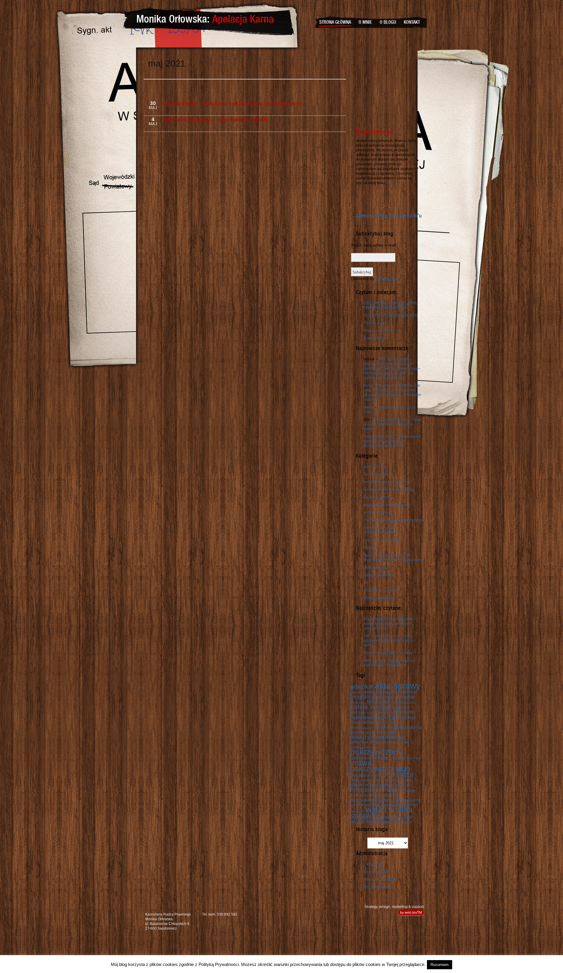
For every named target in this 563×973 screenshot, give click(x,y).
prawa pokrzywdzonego (380, 765)
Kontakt (412, 22)
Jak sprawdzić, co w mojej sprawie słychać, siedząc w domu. (392, 424)
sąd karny (411, 799)
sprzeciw (373, 794)
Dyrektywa (358, 702)
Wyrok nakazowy (379, 597)
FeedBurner (386, 278)
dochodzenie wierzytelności (388, 489)
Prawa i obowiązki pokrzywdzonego (379, 529)
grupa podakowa (403, 702)
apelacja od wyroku (381, 691)
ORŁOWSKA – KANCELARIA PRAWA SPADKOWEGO (389, 305)
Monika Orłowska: (205, 19)
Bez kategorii (375, 474)
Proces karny (375, 322)
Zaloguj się (373, 864)
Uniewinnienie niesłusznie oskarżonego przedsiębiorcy (232, 103)
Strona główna (335, 22)
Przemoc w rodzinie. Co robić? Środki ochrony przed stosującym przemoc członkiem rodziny (392, 392)
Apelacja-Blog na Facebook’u (389, 216)
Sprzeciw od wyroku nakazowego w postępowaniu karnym (392, 441)
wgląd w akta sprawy (381, 812)
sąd (397, 799)
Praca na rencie (378, 330)
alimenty (356, 692)
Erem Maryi (374, 338)
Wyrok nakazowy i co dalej (387, 652)
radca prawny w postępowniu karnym (380, 782)
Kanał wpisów (376, 871)
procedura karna (365, 775)
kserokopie (375, 712)
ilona (367, 385)
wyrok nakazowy (371, 822)
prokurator (398, 774)
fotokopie (378, 702)
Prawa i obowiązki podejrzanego (393, 519)
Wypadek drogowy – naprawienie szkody (215, 119)
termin (354, 805)
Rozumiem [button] (439, 964)
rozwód (370, 547)
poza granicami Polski (405, 758)
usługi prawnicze (378, 575)
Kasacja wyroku (377, 497)
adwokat (362, 686)
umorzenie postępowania (384, 804)
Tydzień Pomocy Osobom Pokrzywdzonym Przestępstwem (393, 557)
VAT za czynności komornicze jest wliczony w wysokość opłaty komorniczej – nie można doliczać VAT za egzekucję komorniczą (391, 368)
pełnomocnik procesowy (373, 741)
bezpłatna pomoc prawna (386, 481)
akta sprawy (374, 466)
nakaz (380, 727)
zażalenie (403, 821)
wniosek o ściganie (380, 590)
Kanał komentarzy (380, 879)
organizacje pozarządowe (387, 504)
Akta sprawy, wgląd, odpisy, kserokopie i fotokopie (388, 662)
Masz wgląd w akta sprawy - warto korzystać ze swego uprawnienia (389, 623)
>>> (390, 183)
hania (368, 407)
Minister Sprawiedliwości (382, 714)
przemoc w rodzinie (381, 539)
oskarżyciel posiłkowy (377, 737)
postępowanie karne (369, 757)
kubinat (389, 712)
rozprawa (363, 789)
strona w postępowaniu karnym (374, 797)
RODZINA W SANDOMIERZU (390, 315)
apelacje (409, 691)
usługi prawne (376, 567)
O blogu (388, 22)
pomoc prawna (377, 512)
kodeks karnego (370, 707)
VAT (367, 582)
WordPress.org (377, 886)
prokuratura (361, 779)
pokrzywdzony (376, 751)
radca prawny (386, 779)
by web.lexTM (411, 913)
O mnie (365, 22)
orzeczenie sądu (381, 732)
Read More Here (378, 436)
